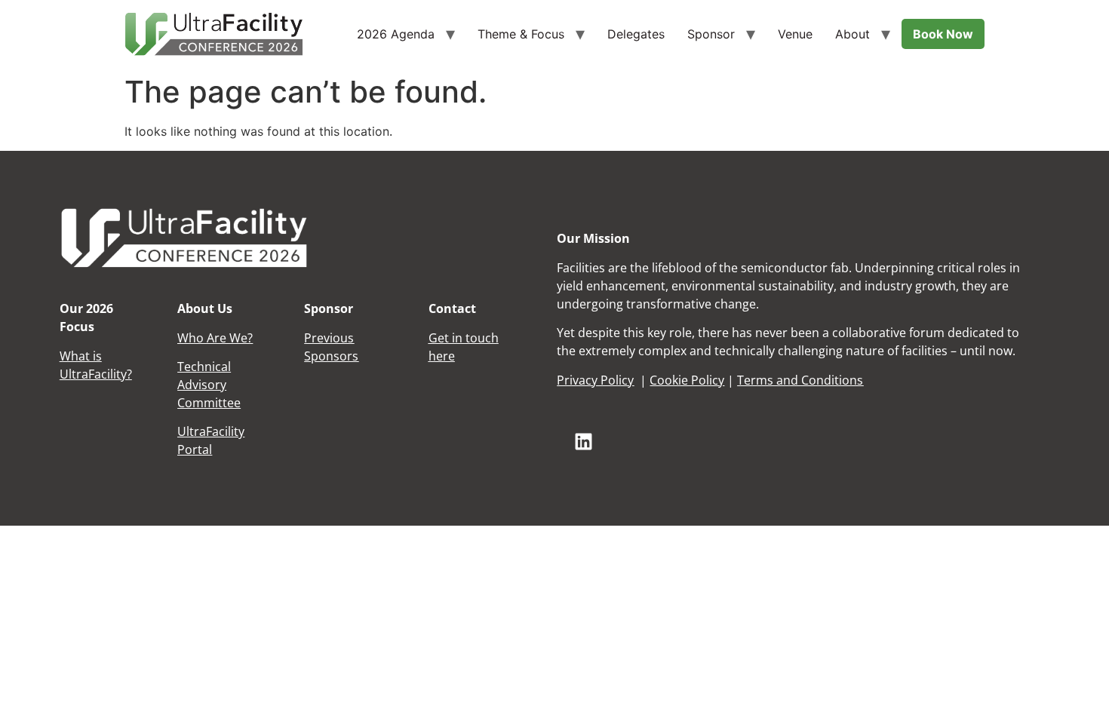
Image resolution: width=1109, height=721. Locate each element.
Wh (69, 356)
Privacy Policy (595, 380)
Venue (795, 33)
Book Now (943, 33)
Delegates (636, 33)
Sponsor (711, 33)
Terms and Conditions (800, 380)
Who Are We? (215, 338)
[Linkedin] (583, 441)
